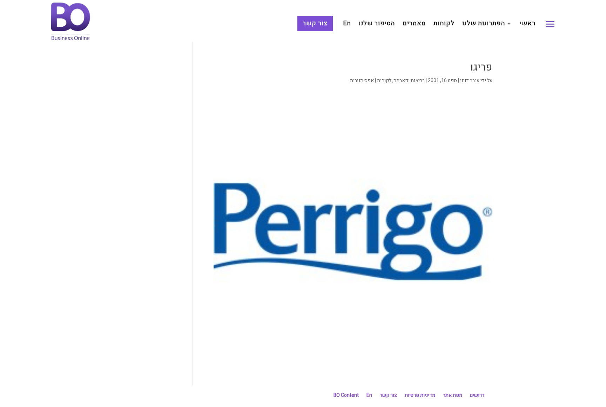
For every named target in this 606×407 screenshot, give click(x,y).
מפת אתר (452, 395)
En (347, 24)
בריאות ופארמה (409, 80)
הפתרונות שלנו (483, 24)
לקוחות (443, 24)
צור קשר (315, 23)
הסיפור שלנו (377, 24)
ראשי (528, 24)
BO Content (346, 395)
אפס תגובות (362, 80)
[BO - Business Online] (70, 21)
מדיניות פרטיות (420, 395)
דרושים (477, 395)
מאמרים (414, 24)
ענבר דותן (469, 80)
